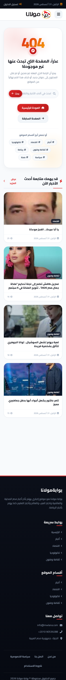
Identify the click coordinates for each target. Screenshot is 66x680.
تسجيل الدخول (11, 4)
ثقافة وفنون (53, 559)
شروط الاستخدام (33, 665)
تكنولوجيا (55, 553)
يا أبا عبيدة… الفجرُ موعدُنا (44, 229)
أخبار (57, 539)
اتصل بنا (38, 656)
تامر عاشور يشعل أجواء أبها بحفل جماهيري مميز (33, 402)
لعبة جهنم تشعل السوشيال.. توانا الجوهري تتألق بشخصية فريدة (33, 344)
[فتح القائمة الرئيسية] (58, 14)
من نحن (52, 656)
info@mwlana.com (47, 625)
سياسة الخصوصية (20, 656)
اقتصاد (56, 546)
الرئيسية (55, 532)
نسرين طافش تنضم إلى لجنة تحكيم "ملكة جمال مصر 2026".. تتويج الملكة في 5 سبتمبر (33, 286)
